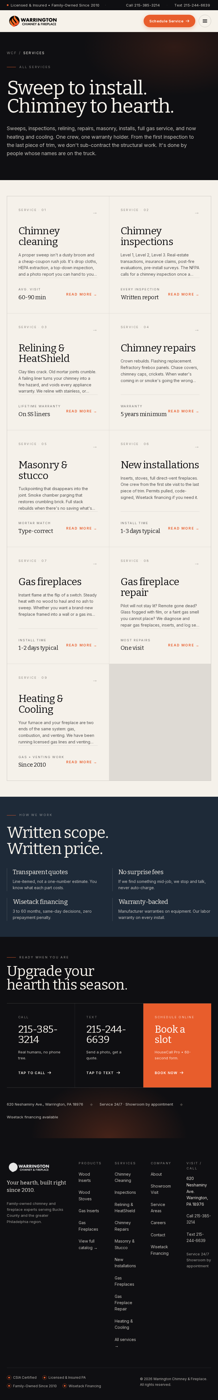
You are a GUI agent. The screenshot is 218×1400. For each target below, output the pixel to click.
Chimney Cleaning (123, 1177)
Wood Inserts (85, 1177)
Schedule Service (166, 21)
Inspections (125, 1192)
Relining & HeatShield (125, 1207)
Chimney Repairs (123, 1225)
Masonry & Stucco (125, 1244)
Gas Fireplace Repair (123, 1303)
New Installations (125, 1262)
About (156, 1174)
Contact (158, 1234)
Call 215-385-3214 (143, 5)
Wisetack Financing (160, 1249)
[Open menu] (205, 21)
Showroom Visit (161, 1189)
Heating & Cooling (124, 1324)
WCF (12, 53)
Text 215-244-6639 (192, 5)
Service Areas (158, 1207)
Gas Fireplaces (88, 1225)
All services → (125, 1342)
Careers (158, 1222)
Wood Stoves (85, 1195)
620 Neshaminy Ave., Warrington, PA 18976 (45, 1104)
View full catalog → (88, 1244)
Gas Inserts (89, 1210)
